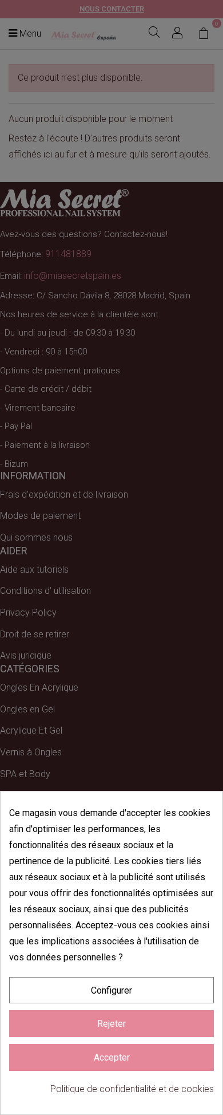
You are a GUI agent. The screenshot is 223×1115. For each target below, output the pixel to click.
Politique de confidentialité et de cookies (132, 1089)
